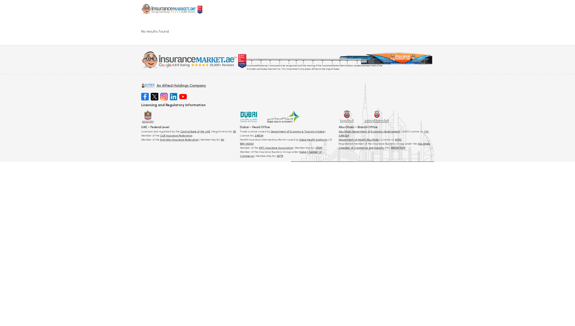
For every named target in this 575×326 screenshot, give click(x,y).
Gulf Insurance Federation (176, 135)
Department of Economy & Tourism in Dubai (297, 131)
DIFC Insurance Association (276, 147)
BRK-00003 (246, 143)
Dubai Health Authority (313, 139)
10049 (318, 147)
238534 (259, 135)
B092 (398, 139)
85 (234, 131)
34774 (280, 156)
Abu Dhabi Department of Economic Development (369, 131)
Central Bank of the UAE (195, 131)
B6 (222, 139)
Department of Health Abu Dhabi (359, 139)
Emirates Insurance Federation (179, 139)
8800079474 (398, 147)
